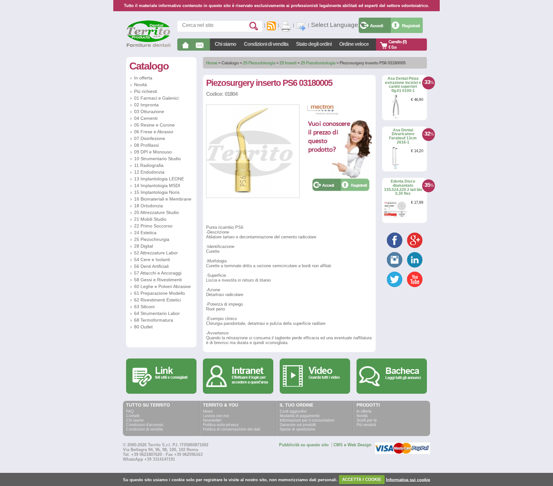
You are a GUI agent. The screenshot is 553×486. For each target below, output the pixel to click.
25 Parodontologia (318, 62)
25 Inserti (288, 62)
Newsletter (212, 420)
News (208, 411)
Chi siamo (225, 44)
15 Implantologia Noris (157, 192)
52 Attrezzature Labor (156, 252)
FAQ (129, 411)
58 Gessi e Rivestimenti (158, 279)
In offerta (143, 77)
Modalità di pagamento (300, 416)
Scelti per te (367, 420)
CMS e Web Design (352, 444)
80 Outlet (143, 326)
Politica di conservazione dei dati (231, 429)
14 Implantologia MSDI (157, 185)
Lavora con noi (216, 416)
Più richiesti (145, 91)
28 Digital (143, 246)
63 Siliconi (144, 306)
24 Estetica (145, 232)
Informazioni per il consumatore (307, 420)
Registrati (411, 25)
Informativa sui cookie (408, 479)
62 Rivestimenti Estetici (157, 299)
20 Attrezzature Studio (156, 212)
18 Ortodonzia (148, 205)
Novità (140, 84)
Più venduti (366, 425)
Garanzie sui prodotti (298, 425)
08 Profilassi (146, 145)
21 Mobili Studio (150, 219)
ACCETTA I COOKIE (361, 479)
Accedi (376, 25)
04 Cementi (145, 118)
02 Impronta (146, 104)
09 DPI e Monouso (153, 151)
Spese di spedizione (297, 429)
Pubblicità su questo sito (304, 444)
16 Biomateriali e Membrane (162, 199)
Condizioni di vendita (266, 44)
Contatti (133, 416)
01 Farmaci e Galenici (156, 98)
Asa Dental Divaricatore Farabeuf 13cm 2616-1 (403, 136)
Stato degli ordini (314, 44)
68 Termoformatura (153, 320)
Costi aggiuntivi (293, 411)
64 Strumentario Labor (157, 313)
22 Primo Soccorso (153, 225)
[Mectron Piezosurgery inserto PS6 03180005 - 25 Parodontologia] (253, 196)
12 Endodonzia (149, 172)
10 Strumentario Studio (157, 158)
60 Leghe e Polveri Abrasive (162, 286)
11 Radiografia (149, 165)
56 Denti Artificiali (151, 266)
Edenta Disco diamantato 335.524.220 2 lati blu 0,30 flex (403, 187)
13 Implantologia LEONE (159, 178)
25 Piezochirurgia (259, 62)
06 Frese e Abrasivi (153, 131)
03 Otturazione (149, 111)
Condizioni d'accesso (144, 425)
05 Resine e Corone (154, 125)
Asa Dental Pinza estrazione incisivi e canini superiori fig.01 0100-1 (403, 85)
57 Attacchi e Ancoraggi (157, 273)
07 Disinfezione (149, 138)
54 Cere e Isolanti (152, 259)
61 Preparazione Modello (159, 293)
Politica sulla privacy (220, 425)
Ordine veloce (354, 44)
